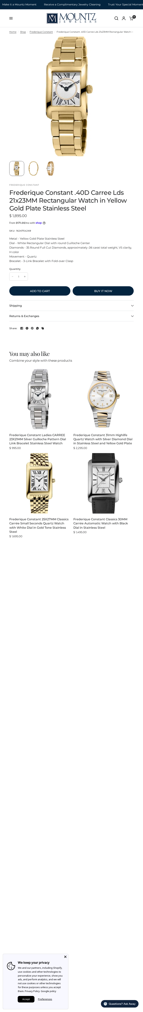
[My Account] (123, 18)
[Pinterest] (32, 328)
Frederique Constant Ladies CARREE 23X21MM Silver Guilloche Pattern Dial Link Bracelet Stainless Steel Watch (37, 439)
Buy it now (103, 291)
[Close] (65, 957)
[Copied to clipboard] (42, 328)
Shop (23, 31)
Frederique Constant (41, 31)
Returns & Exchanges (24, 316)
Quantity (14, 268)
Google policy (48, 991)
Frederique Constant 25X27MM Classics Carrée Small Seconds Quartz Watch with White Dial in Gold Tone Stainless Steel (39, 525)
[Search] (116, 18)
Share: (13, 328)
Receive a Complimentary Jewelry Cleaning (64, 4)
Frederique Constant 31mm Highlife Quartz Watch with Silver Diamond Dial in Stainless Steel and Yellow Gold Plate (102, 439)
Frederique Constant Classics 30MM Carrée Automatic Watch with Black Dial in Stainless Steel (100, 523)
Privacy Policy (32, 991)
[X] (27, 328)
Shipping (15, 305)
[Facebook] (22, 328)
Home (12, 31)
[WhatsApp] (37, 328)
